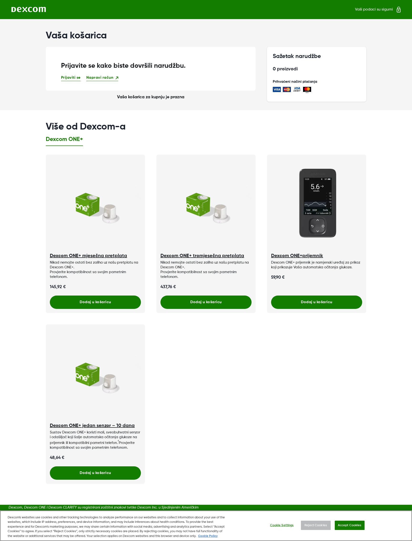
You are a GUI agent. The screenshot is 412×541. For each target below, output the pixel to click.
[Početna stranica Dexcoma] (29, 9)
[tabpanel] (206, 319)
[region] (206, 525)
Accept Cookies (349, 525)
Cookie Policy (208, 536)
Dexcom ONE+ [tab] (64, 139)
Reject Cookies (315, 525)
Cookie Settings (282, 525)
